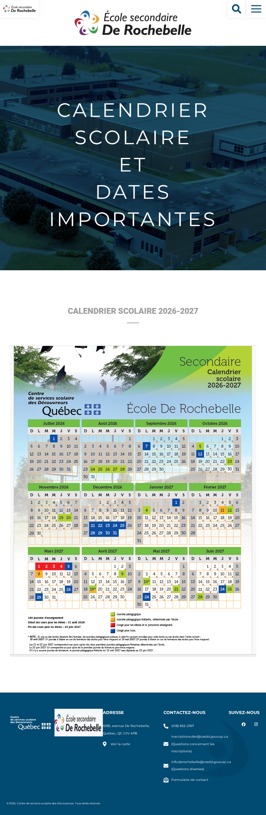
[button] (237, 9)
